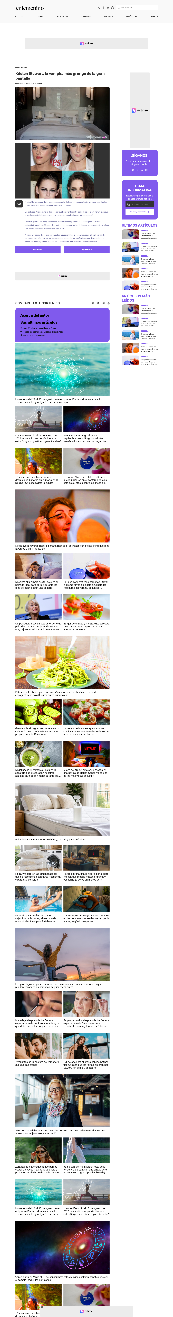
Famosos (108, 16)
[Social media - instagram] (112, 7)
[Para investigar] (119, 7)
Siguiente (86, 249)
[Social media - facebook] (103, 7)
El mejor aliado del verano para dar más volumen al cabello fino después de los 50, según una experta (149, 263)
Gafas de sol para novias (34, 335)
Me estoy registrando (138, 212)
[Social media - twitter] (99, 7)
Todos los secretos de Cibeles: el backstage (43, 332)
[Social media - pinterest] (108, 7)
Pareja (154, 16)
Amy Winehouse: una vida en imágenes (40, 328)
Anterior (39, 249)
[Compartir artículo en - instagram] (103, 303)
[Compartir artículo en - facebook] (93, 303)
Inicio (17, 67)
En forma (85, 16)
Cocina (39, 16)
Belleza (19, 16)
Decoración (62, 16)
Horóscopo (132, 16)
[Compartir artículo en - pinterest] (108, 303)
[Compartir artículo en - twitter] (98, 303)
